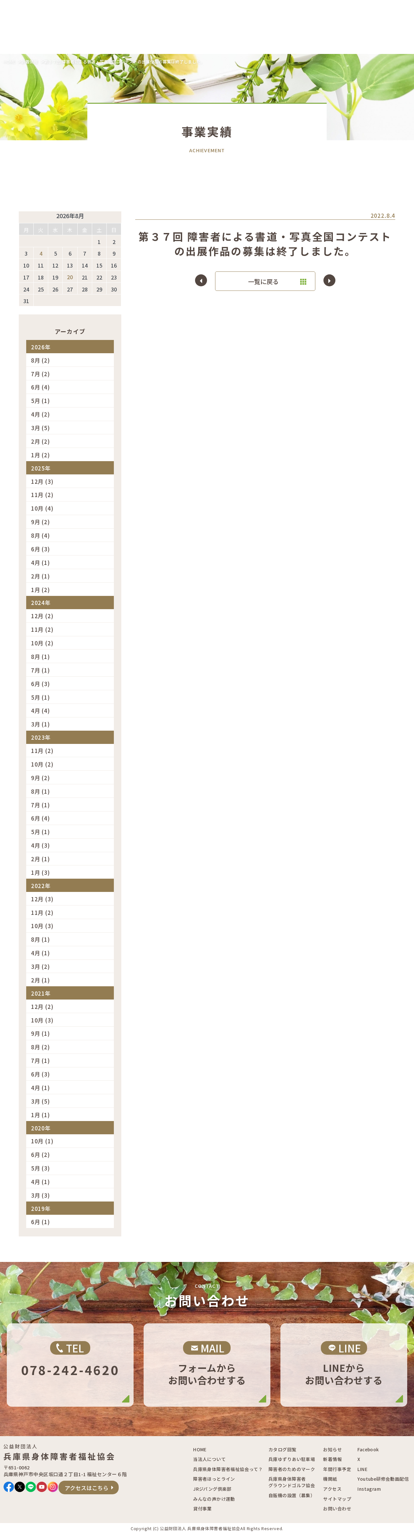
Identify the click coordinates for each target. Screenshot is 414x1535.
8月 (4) (40, 536)
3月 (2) (40, 967)
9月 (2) (40, 522)
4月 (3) (40, 846)
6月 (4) (40, 387)
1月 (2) (40, 455)
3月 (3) (40, 1195)
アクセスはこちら (86, 1488)
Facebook (368, 1449)
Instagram (369, 1489)
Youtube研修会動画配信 (383, 1479)
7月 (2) (40, 374)
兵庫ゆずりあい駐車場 (291, 1459)
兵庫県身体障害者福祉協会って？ (228, 1469)
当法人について (209, 1459)
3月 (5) (40, 428)
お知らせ (332, 1449)
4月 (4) (40, 711)
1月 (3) (40, 873)
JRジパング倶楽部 (212, 1489)
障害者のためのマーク (291, 1469)
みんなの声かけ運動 (214, 1499)
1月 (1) (40, 1115)
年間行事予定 (337, 1469)
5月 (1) (40, 401)
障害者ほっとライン (214, 1479)
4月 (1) (40, 563)
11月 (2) (42, 495)
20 (70, 277)
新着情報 (29, 61)
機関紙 (330, 1479)
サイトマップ (337, 1499)
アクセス (332, 1489)
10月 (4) (42, 508)
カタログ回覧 (282, 1449)
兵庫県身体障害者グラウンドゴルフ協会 (291, 1482)
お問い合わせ (337, 1508)
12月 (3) (42, 481)
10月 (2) (42, 643)
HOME (9, 61)
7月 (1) (40, 670)
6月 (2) (40, 1155)
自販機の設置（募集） (291, 1495)
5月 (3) (40, 1168)
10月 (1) (42, 1141)
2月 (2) (40, 442)
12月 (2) (42, 616)
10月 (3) (42, 926)
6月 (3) (40, 549)
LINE (362, 1469)
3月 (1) (40, 724)
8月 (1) (40, 657)
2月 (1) (40, 576)
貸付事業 (202, 1508)
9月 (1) (40, 1034)
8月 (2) (40, 360)
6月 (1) (40, 1222)
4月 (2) (40, 414)
